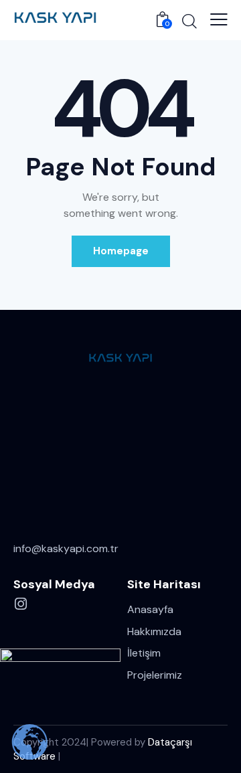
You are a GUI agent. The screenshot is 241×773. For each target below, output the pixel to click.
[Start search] (189, 21)
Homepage (121, 251)
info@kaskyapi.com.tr (65, 548)
